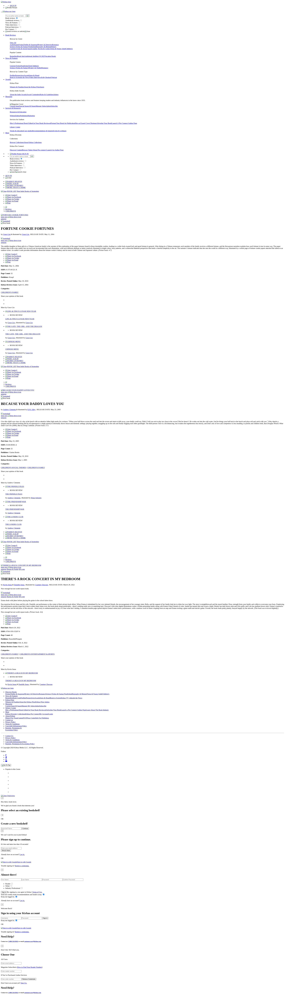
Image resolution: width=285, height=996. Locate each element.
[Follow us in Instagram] (6, 759)
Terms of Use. (37, 892)
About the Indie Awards (18, 95)
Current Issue (14, 106)
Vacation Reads (50, 56)
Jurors (42, 87)
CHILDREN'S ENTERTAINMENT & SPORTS (37, 654)
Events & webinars (59, 131)
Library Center (15, 127)
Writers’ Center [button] (10, 708)
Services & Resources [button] (13, 108)
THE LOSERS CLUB (13, 524)
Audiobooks (14, 45)
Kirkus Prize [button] (9, 700)
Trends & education (17, 131)
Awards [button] (8, 79)
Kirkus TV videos (67, 698)
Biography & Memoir (43, 47)
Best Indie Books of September (28, 191)
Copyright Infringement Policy (16, 726)
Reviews (8, 209)
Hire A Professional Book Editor (21, 123)
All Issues (32, 106)
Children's (69, 49)
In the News (25, 77)
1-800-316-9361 (13, 941)
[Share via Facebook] (13, 197)
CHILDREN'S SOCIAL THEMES (13, 468)
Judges (56, 95)
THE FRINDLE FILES (13, 494)
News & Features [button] (11, 58)
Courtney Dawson (41, 585)
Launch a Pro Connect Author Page (73, 710)
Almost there (6, 850)
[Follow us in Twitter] (6, 757)
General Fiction (15, 66)
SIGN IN (13, 6)
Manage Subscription (43, 106)
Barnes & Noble (12, 569)
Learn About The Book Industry (97, 710)
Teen (30, 66)
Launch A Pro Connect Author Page (124, 123)
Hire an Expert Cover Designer (86, 123)
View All (13, 43)
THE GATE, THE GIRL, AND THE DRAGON (22, 334)
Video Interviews (11, 25)
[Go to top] (6, 765)
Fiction (20, 45)
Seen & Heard (34, 75)
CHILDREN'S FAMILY (9, 292)
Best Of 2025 (40, 56)
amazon (3, 219)
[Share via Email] (11, 201)
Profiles (12, 75)
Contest (20, 718)
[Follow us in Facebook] (5, 755)
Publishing (24, 116)
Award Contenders (33, 95)
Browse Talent (27, 150)
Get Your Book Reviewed (42, 123)
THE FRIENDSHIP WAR (14, 509)
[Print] (7, 203)
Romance (55, 45)
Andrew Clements (9, 410)
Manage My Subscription (30, 706)
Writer (7, 886)
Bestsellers (13, 56)
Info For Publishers (42, 718)
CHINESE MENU (12, 349)
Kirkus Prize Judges (42, 702)
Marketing (31, 116)
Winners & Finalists (17, 87)
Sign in (4, 892)
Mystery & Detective (44, 45)
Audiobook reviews (12, 20)
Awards (26, 75)
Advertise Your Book (104, 123)
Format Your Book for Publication (63, 123)
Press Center (31, 718)
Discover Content (16, 150)
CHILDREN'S (10, 211)
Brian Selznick (36, 498)
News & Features (11, 23)
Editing (17, 116)
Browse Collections (17, 142)
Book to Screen (15, 77)
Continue (25, 828)
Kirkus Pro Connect (32, 714)
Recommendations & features (42, 131)
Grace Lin (7, 234)
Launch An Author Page (55, 150)
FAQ (25, 718)
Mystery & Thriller (35, 68)
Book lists (20, 56)
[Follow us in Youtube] (6, 761)
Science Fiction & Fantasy (19, 47)
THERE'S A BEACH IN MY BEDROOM (20, 681)
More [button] (7, 133)
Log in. (22, 854)
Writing (12, 116)
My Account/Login (46, 714)
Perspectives (19, 75)
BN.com (22, 569)
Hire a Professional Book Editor (16, 710)
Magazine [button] (8, 97)
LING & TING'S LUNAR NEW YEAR (19, 319)
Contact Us (9, 736)
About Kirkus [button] (10, 716)
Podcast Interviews (12, 27)
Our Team (14, 718)
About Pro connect (39, 150)
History (53, 47)
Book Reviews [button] (10, 35)
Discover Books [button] (11, 692)
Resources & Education (18, 112)
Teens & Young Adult (58, 49)
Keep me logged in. (8, 897)
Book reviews (10, 18)
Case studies (28, 131)
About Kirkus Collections (33, 142)
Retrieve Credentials (28, 979)
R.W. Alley (31, 410)
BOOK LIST (12, 191)
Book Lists (16, 698)
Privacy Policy (10, 722)
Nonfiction (32, 47)
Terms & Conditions (12, 724)
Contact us (9, 720)
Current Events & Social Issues (21, 49)
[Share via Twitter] (12, 199)
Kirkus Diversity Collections (15, 714)
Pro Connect (10, 29)
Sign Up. (24, 983)
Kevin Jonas (7, 585)
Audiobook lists (29, 56)
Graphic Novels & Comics (41, 49)
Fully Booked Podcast (49, 77)
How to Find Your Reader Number (29, 967)
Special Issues (24, 106)
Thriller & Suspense (30, 45)
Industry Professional (13, 888)
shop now (4, 217)
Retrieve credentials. (22, 866)
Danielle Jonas (19, 585)
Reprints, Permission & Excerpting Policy (13, 729)
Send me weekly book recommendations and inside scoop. (21, 894)
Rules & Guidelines (47, 95)
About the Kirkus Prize (32, 87)
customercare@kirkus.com (32, 941)
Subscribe (54, 106)
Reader (8, 884)
